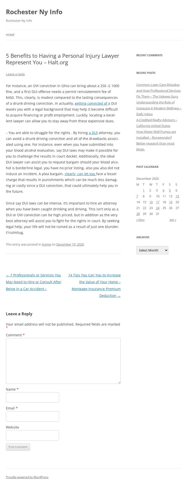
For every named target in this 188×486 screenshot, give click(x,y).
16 (151, 202)
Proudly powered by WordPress (27, 477)
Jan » (173, 219)
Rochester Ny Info (34, 11)
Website (12, 427)
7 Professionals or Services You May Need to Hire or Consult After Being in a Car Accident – (33, 282)
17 (157, 202)
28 (138, 214)
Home (10, 35)
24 (157, 208)
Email (12, 408)
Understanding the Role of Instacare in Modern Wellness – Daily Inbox (159, 108)
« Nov (140, 219)
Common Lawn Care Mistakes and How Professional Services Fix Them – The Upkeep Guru (158, 90)
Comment (15, 335)
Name (12, 389)
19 (170, 202)
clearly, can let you (80, 173)
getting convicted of (91, 103)
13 (177, 196)
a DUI (93, 132)
